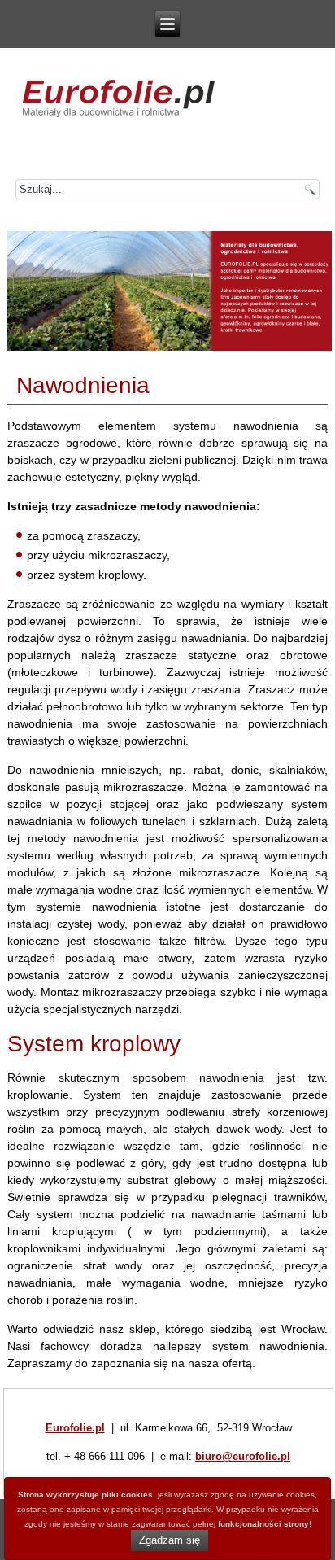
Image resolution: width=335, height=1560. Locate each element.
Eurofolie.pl (75, 1428)
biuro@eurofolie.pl (242, 1456)
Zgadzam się (169, 1540)
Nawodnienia (83, 385)
